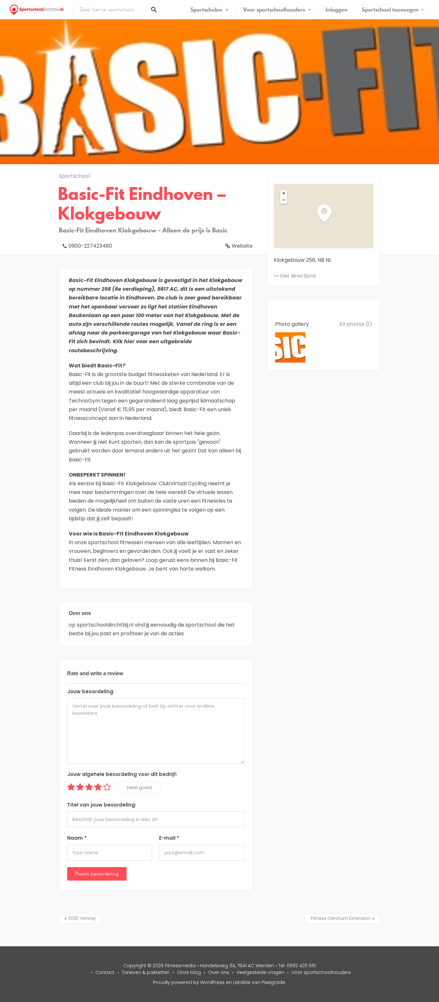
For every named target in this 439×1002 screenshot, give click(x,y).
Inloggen (336, 10)
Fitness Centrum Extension (341, 918)
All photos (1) (355, 324)
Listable (241, 982)
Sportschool (74, 176)
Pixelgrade (273, 982)
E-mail (169, 838)
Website (242, 246)
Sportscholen (206, 10)
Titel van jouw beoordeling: (101, 804)
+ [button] (283, 193)
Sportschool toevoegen (390, 10)
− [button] (283, 200)
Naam (77, 838)
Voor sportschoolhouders (274, 10)
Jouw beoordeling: (90, 691)
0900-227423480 (90, 246)
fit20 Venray (82, 918)
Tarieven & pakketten (146, 972)
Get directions (298, 275)
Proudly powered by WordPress (189, 982)
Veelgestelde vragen (260, 972)
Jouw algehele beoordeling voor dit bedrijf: (122, 774)
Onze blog (189, 972)
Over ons (218, 972)
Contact (104, 972)
